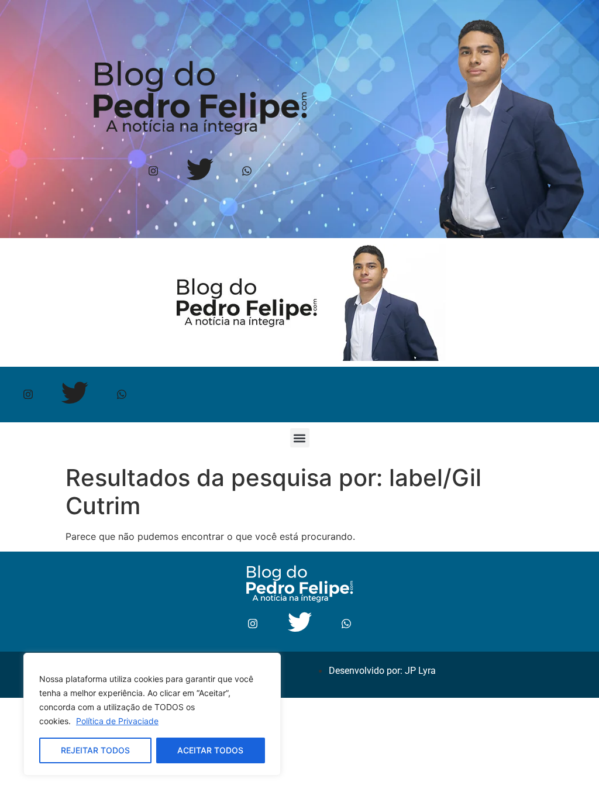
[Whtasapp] (247, 171)
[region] (152, 714)
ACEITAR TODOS (210, 750)
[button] (299, 437)
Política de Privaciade (117, 721)
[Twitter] (200, 171)
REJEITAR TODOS (95, 750)
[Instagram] (153, 171)
